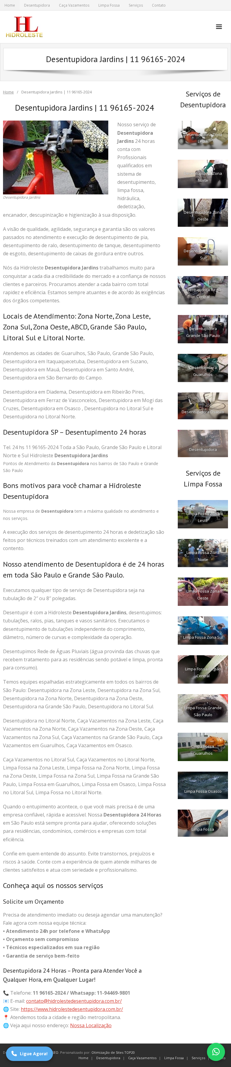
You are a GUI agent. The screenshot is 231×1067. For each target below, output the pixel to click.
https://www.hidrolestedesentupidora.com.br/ (72, 1009)
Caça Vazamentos (74, 5)
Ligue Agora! (34, 1053)
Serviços (136, 5)
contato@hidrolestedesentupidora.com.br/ (74, 1001)
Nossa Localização (91, 1025)
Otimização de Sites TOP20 (113, 1052)
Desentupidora (37, 5)
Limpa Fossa (109, 5)
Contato (159, 5)
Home (10, 5)
